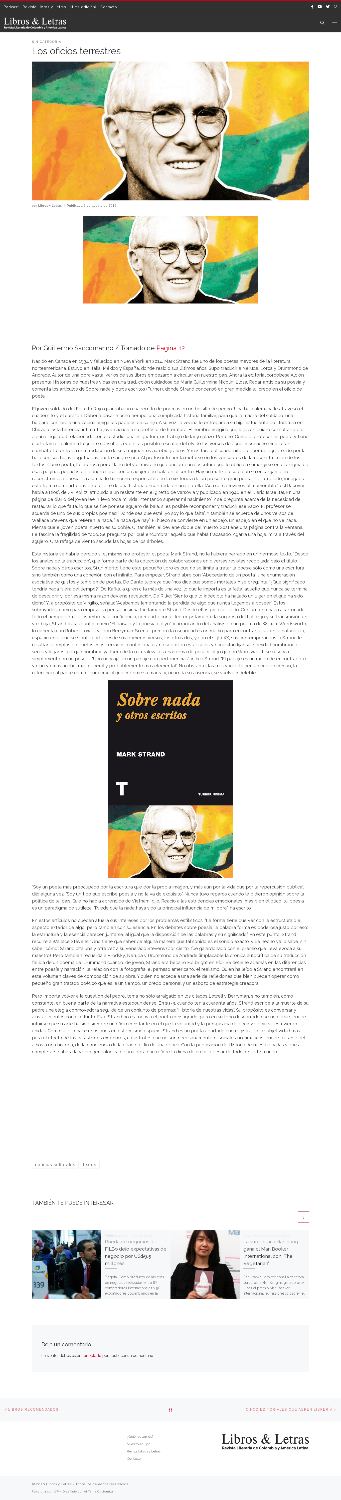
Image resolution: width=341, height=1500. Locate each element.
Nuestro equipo (139, 1444)
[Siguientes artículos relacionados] (303, 1217)
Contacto (134, 1458)
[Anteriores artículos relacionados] (291, 1217)
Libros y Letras (50, 205)
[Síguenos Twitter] (328, 7)
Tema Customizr (100, 1491)
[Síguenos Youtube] (320, 7)
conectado (91, 1355)
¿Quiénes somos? (140, 1436)
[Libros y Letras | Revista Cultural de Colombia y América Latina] (35, 22)
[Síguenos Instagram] (335, 7)
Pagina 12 (171, 348)
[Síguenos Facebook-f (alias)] (312, 7)
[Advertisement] (170, 1111)
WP (56, 1491)
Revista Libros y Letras (144, 1451)
